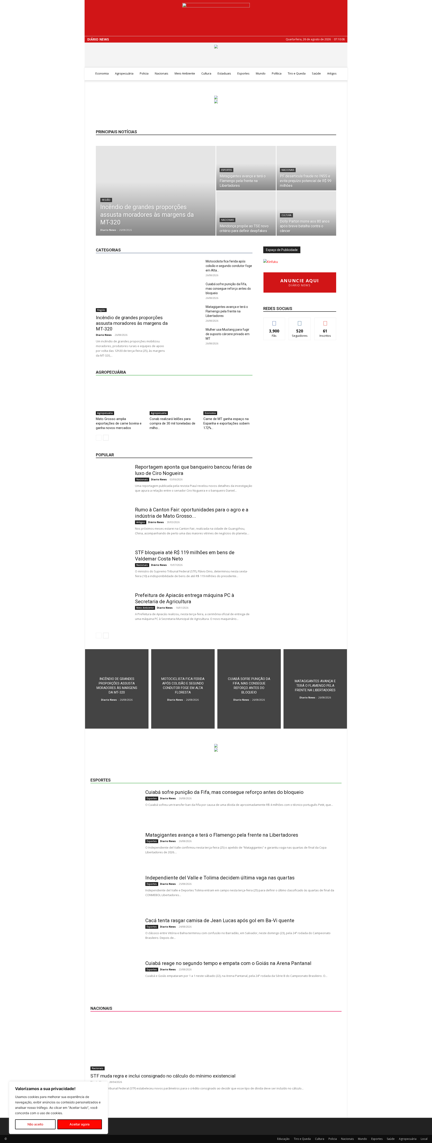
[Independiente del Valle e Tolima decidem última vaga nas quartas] (115, 891)
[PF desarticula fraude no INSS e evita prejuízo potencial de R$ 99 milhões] (306, 168)
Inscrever (325, 321)
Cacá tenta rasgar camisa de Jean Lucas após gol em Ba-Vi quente (219, 920)
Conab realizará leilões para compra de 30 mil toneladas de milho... (172, 423)
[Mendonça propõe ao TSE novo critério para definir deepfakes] (246, 213)
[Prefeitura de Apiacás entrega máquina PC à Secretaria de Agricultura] (113, 609)
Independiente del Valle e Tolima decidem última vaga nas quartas (220, 878)
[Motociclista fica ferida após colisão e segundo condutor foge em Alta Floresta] (183, 689)
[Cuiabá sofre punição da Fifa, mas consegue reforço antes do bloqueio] (249, 689)
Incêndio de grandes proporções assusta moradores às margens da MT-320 (132, 323)
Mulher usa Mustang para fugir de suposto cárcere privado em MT (228, 334)
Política (276, 73)
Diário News (98, 39)
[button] (342, 74)
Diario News (108, 230)
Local (248, 239)
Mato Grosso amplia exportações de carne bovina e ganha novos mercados (119, 423)
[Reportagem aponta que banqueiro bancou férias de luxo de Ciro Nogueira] (113, 481)
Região (106, 200)
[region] (58, 1107)
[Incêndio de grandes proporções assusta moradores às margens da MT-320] (156, 198)
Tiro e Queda (297, 73)
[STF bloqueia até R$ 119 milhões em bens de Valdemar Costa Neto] (113, 566)
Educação (193, 239)
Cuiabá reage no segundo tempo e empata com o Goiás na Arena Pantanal (228, 963)
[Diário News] (216, 18)
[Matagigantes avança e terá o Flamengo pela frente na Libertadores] (246, 168)
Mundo (261, 73)
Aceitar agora (80, 1124)
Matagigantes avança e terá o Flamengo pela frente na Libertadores (227, 311)
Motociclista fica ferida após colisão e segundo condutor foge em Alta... (229, 266)
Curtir (274, 321)
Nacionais (161, 73)
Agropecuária (124, 73)
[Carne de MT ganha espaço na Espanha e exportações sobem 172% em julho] (227, 398)
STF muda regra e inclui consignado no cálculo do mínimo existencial (163, 1076)
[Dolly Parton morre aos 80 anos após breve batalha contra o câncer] (306, 213)
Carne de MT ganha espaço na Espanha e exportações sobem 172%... (226, 423)
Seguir (300, 321)
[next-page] (106, 437)
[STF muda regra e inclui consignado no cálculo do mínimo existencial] (216, 1043)
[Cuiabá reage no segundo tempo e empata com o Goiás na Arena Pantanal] (115, 977)
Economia (102, 73)
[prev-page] (98, 437)
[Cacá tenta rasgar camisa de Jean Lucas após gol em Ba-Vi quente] (115, 934)
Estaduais (224, 73)
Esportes (243, 73)
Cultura (206, 73)
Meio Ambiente (185, 73)
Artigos (332, 73)
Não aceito (35, 1124)
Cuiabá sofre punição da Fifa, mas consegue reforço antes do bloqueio (228, 288)
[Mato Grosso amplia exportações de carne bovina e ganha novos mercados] (120, 398)
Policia (144, 73)
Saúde (316, 73)
